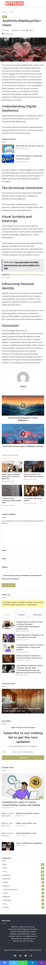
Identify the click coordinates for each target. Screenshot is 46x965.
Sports (5, 893)
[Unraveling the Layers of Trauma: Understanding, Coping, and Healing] (8, 648)
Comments (37, 615)
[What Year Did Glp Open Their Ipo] (8, 148)
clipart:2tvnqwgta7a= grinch (27, 813)
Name (4, 550)
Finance (6, 907)
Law (4, 904)
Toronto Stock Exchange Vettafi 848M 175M (11, 500)
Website (5, 567)
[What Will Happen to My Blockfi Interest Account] (8, 158)
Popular (7, 615)
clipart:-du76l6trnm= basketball (29, 843)
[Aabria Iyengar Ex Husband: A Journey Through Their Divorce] (8, 659)
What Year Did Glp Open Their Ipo (30, 146)
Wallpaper (6, 897)
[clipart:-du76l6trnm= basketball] (8, 846)
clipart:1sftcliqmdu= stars (26, 833)
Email (4, 559)
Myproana (6, 879)
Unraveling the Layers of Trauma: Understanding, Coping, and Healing (30, 647)
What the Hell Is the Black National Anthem (33, 475)
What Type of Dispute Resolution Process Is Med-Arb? (11, 476)
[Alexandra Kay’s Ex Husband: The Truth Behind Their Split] (8, 638)
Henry (7, 30)
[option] (23, 701)
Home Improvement (10, 889)
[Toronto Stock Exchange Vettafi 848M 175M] (12, 490)
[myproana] (14, 3)
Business (6, 886)
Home (6, 12)
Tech (5, 871)
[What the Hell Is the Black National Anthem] (34, 466)
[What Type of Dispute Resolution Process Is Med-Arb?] (12, 466)
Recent (22, 615)
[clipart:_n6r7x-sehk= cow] (8, 826)
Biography (6, 875)
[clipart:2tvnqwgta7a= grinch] (8, 816)
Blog (4, 864)
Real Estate (7, 900)
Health (5, 882)
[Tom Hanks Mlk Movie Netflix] (34, 490)
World (11, 12)
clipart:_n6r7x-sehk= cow (26, 823)
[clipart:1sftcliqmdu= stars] (8, 836)
